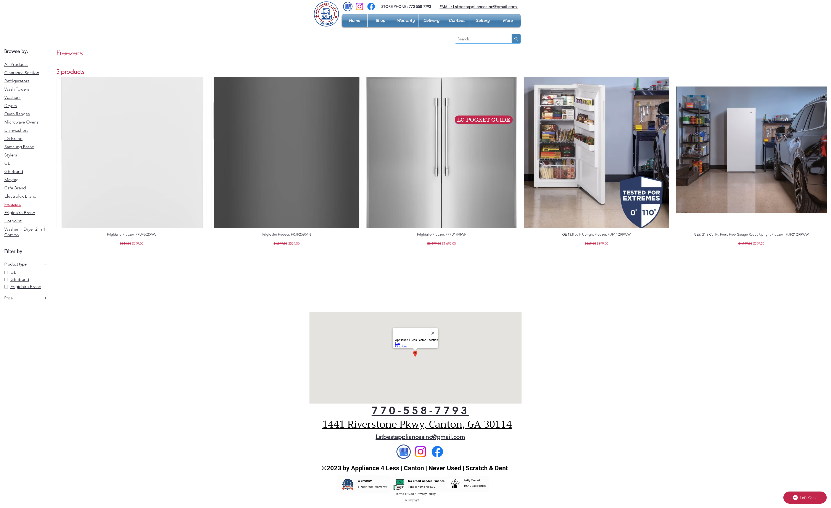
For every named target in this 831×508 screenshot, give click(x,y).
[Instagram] (359, 6)
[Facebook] (371, 6)
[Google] (403, 451)
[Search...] (516, 38)
